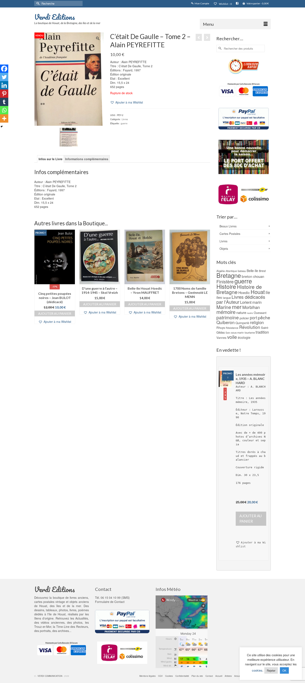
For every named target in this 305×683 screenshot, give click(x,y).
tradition (262, 332)
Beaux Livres (228, 226)
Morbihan (251, 307)
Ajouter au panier (54, 313)
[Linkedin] (4, 85)
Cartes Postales (230, 234)
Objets (224, 248)
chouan (258, 276)
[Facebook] (4, 69)
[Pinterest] (4, 93)
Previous (37, 276)
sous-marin (237, 332)
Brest (262, 271)
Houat (258, 291)
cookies (257, 670)
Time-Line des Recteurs (72, 626)
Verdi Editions (54, 17)
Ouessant (260, 313)
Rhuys (220, 327)
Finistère (225, 281)
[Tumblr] (4, 102)
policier (244, 318)
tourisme (250, 332)
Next (206, 276)
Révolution (249, 327)
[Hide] (1, 126)
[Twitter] (4, 77)
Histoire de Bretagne (239, 289)
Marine (223, 307)
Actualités (81, 618)
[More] (4, 118)
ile (268, 292)
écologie (244, 337)
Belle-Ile (252, 270)
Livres (125, 119)
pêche (264, 317)
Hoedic (244, 292)
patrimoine (227, 317)
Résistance (232, 327)
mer (237, 306)
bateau (242, 271)
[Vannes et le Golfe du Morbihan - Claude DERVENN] (199, 37)
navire (250, 313)
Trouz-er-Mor (42, 626)
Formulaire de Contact (109, 602)
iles (219, 297)
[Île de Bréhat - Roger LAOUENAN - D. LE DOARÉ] (207, 37)
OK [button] (284, 670)
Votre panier (257, 3)
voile (232, 336)
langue (227, 298)
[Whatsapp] (4, 110)
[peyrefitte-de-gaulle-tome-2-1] (69, 136)
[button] (126, 102)
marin (257, 302)
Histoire (226, 286)
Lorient (245, 302)
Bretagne (228, 275)
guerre (124, 123)
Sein (228, 332)
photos (77, 622)
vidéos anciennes (52, 622)
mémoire (225, 311)
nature (241, 312)
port (253, 318)
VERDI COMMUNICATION (50, 675)
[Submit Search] (37, 3)
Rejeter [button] (271, 670)
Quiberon (225, 322)
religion (257, 322)
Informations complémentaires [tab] (86, 159)
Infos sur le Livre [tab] (50, 159)
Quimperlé (242, 323)
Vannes (221, 337)
